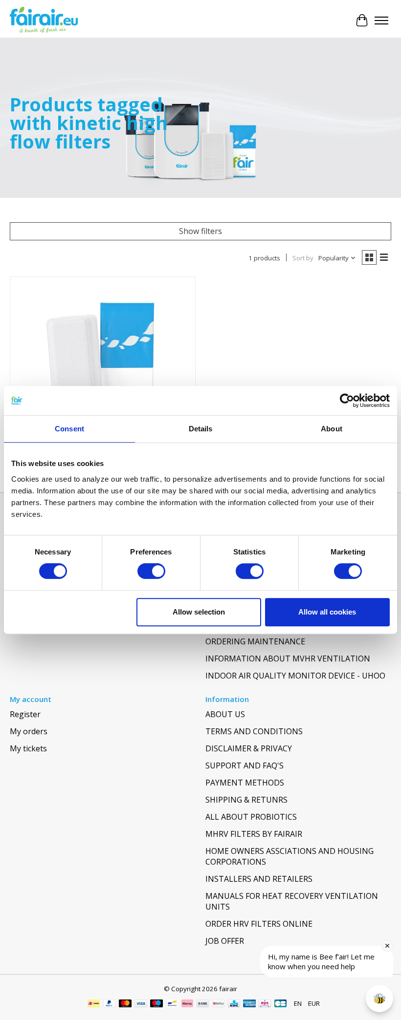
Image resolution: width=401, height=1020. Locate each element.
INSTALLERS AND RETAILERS (258, 878)
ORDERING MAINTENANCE (255, 641)
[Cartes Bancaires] (280, 1004)
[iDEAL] (94, 1004)
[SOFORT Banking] (187, 1004)
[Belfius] (218, 1004)
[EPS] (265, 1004)
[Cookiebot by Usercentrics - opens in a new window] (347, 400)
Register (25, 714)
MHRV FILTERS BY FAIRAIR (253, 834)
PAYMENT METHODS (244, 782)
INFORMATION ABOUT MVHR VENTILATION (287, 658)
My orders (28, 731)
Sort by (302, 258)
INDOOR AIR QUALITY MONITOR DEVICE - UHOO (295, 675)
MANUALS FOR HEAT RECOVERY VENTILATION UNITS (291, 901)
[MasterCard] (125, 1004)
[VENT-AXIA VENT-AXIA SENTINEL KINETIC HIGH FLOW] (102, 369)
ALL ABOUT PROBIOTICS (251, 816)
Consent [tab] (69, 429)
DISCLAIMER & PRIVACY (248, 748)
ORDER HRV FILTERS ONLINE (258, 923)
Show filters (200, 231)
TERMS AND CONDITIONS (254, 731)
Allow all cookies (327, 612)
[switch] (151, 571)
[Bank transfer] (203, 1004)
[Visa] (140, 1004)
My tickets (28, 748)
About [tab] (331, 429)
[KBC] (234, 1004)
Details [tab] (201, 429)
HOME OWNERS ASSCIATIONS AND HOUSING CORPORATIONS (289, 856)
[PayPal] (109, 1004)
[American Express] (249, 1004)
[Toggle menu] (381, 20)
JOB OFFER (224, 940)
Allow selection (199, 612)
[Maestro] (156, 1004)
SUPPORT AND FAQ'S (244, 765)
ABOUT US (225, 714)
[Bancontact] (172, 1004)
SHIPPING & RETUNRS (246, 799)
